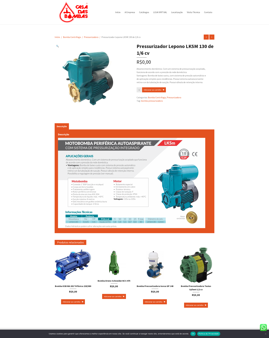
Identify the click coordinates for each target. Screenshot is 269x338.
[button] (58, 46)
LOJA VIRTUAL (160, 12)
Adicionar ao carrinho (152, 90)
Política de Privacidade (209, 334)
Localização (177, 12)
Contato (208, 12)
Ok (193, 334)
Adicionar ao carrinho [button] (71, 302)
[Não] (265, 333)
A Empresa (130, 12)
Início (117, 12)
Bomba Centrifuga (72, 37)
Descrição (62, 126)
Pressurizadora (91, 37)
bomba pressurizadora (152, 100)
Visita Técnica (193, 12)
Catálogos (144, 12)
